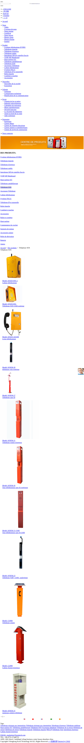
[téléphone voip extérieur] (11, 365)
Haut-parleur (4, 221)
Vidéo (6, 27)
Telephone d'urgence (59, 726)
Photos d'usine (9, 39)
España (59, 721)
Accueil (5, 21)
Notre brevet (8, 35)
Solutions (7, 91)
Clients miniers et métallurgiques (15, 128)
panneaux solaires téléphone (12, 713)
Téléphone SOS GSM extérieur (13, 306)
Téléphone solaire (8, 623)
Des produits (12, 248)
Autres (2, 244)
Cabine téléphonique (11, 68)
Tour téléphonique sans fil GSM (13, 533)
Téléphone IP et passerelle (13, 72)
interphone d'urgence (71, 730)
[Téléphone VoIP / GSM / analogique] (19, 574)
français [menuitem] (6, 13)
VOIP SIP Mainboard (11, 57)
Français (42, 721)
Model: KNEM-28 (8, 367)
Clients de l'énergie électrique (14, 126)
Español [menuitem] (6, 16)
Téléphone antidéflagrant (13, 61)
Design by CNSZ (64, 741)
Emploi (6, 41)
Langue (2, 5)
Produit (4, 45)
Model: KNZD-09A (9, 304)
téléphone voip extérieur (10, 369)
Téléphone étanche (10, 49)
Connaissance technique (12, 93)
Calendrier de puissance (12, 105)
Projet (4, 99)
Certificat (7, 33)
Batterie (3, 240)
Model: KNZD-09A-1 (10, 281)
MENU (2, 1)
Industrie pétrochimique (12, 103)
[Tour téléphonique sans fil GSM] (19, 529)
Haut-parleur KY (10, 59)
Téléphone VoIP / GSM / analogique (15, 578)
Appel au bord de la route (13, 114)
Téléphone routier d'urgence (12, 443)
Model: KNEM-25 (8, 711)
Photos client (8, 37)
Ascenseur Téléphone (11, 66)
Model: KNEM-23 (8, 576)
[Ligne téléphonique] (13, 335)
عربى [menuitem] (5, 18)
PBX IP (49, 730)
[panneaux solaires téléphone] (19, 709)
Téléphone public (10, 53)
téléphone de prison (12, 730)
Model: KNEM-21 (8, 440)
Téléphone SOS (9, 64)
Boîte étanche (9, 74)
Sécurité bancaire (10, 109)
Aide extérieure (9, 116)
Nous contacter (7, 133)
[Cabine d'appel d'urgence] (19, 664)
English (24, 721)
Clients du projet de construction (15, 130)
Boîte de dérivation (7, 236)
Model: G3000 (7, 621)
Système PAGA (9, 70)
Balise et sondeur (6, 218)
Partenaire (5, 119)
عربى (51, 721)
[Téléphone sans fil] (11, 393)
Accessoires (8, 78)
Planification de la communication (16, 96)
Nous (4, 25)
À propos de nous (10, 29)
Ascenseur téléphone (49, 728)
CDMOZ (49, 741)
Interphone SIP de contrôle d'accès (16, 55)
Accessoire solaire (6, 233)
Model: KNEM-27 (8, 395)
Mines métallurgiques (11, 107)
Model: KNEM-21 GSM (11, 531)
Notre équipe (8, 31)
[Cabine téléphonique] (13, 279)
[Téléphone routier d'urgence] (19, 438)
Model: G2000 (7, 666)
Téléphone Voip (57, 730)
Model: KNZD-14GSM (10, 337)
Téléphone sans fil (8, 397)
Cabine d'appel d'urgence (11, 668)
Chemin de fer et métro (12, 101)
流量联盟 (54, 741)
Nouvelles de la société (12, 84)
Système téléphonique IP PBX (14, 47)
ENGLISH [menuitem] (7, 9)
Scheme (5, 89)
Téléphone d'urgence (11, 51)
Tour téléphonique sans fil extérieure (15, 488)
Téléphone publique (73, 726)
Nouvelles (5, 82)
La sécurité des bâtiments (13, 112)
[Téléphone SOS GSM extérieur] (11, 302)
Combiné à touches (11, 76)
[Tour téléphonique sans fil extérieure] (19, 483)
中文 (33, 721)
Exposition (8, 86)
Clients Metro (9, 123)
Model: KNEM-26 (8, 486)
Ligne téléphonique (9, 339)
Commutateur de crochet (9, 225)
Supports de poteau (7, 229)
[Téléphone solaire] (19, 619)
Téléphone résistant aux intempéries (13, 726)
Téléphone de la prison (65, 728)
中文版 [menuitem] (6, 11)
